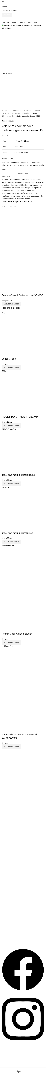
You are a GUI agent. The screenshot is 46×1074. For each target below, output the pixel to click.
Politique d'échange (8, 878)
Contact (4, 892)
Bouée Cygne (9, 358)
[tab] (23, 173)
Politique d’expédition (9, 881)
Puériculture (6, 859)
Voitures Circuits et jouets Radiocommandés (27, 165)
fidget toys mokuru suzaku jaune (18, 475)
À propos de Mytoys (8, 889)
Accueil (5, 110)
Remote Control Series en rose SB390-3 (22, 295)
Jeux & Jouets (6, 856)
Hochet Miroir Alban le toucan (17, 633)
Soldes (4, 907)
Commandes (6, 874)
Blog (3, 896)
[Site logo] (6, 4)
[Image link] (18, 941)
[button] (11, 304)
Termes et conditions (9, 870)
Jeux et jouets (15, 110)
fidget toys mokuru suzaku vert (17, 533)
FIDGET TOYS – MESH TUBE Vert (20, 417)
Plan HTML (5, 900)
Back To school (7, 863)
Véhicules (28, 110)
